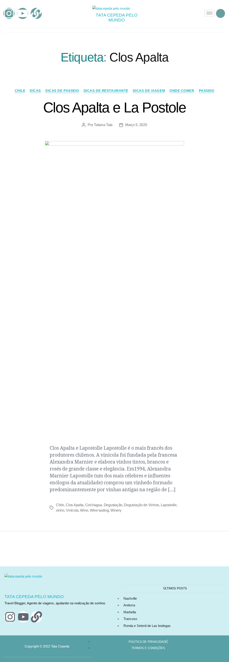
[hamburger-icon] (209, 13)
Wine (84, 510)
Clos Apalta (74, 505)
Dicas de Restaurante (106, 91)
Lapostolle (169, 505)
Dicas (35, 91)
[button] (220, 13)
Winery (115, 510)
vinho (60, 510)
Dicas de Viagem (149, 91)
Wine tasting (99, 510)
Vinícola (72, 510)
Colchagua (93, 505)
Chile (20, 91)
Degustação (113, 505)
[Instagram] (9, 13)
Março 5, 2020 (136, 125)
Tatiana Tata (103, 125)
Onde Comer (182, 91)
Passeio (206, 91)
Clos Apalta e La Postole (114, 107)
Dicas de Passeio (62, 91)
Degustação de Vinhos (141, 505)
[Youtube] (22, 13)
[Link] (36, 13)
